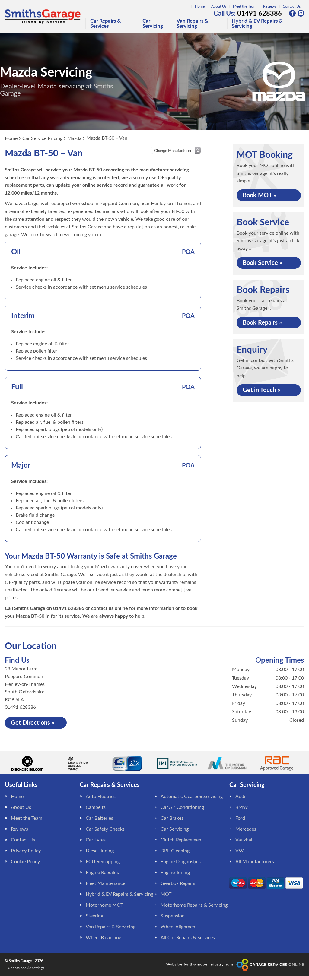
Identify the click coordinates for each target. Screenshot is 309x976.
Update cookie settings (26, 968)
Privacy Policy (26, 850)
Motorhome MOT (104, 905)
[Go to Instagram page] (301, 13)
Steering (94, 916)
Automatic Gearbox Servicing (192, 796)
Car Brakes (172, 818)
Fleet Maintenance (105, 883)
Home (200, 6)
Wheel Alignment (179, 926)
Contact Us (292, 6)
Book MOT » (259, 195)
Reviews (269, 6)
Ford (240, 818)
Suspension (173, 916)
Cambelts (96, 807)
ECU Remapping (103, 861)
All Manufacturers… (256, 861)
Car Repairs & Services (105, 23)
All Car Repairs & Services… (189, 937)
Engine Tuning (175, 872)
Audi (240, 796)
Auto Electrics (101, 796)
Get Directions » (32, 723)
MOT (166, 894)
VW (239, 850)
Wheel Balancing (103, 937)
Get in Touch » (261, 390)
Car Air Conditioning (182, 807)
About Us (218, 6)
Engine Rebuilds (102, 872)
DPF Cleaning (175, 850)
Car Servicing (152, 23)
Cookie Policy (25, 861)
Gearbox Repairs (178, 883)
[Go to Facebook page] (292, 13)
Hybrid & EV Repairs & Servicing (257, 23)
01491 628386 (248, 13)
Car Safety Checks (105, 829)
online (121, 608)
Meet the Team (244, 6)
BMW (241, 807)
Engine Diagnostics (181, 861)
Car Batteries (99, 818)
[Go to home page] (43, 16)
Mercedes (245, 829)
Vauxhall (244, 840)
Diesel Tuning (100, 850)
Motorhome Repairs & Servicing (194, 905)
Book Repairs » (262, 323)
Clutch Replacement (182, 840)
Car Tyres (96, 840)
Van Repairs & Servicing (192, 23)
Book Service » (262, 263)
